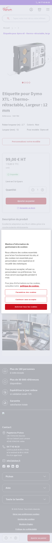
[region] (26, 271)
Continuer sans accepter (26, 300)
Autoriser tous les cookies (26, 307)
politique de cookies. (29, 286)
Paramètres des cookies (26, 292)
